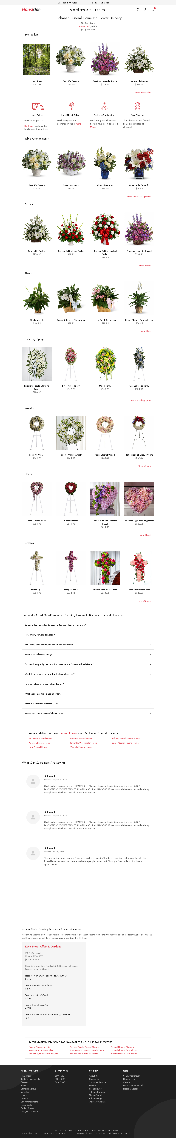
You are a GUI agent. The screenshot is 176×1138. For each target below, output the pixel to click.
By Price (100, 10)
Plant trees (29, 125)
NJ (62, 1133)
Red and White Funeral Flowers (84, 1053)
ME (109, 1130)
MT (48, 1133)
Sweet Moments (71, 185)
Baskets (24, 1082)
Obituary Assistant (97, 1101)
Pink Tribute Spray (71, 385)
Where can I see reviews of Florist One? (44, 713)
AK (56, 1130)
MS (45, 1133)
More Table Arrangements (139, 196)
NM (65, 1133)
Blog (122, 1133)
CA (66, 1130)
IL (91, 1130)
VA (104, 1133)
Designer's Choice (29, 1111)
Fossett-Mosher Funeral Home (125, 742)
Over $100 (60, 1082)
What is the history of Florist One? (41, 703)
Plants (23, 1085)
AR (61, 1130)
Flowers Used (129, 1079)
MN (114, 1130)
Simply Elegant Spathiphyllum (139, 320)
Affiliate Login (95, 1098)
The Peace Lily (37, 320)
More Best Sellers (143, 92)
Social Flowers (95, 1088)
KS (95, 1130)
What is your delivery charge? (39, 654)
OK (80, 1133)
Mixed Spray (105, 385)
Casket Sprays (27, 1108)
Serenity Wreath (37, 454)
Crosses (24, 1098)
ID (89, 1130)
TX (99, 1133)
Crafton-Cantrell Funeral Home (125, 738)
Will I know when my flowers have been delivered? (49, 644)
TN (96, 1133)
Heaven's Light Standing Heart (139, 520)
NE (57, 1133)
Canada (126, 1082)
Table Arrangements (30, 1079)
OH (74, 1133)
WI (113, 1133)
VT (106, 1133)
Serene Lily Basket (139, 81)
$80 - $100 (60, 1079)
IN (93, 1130)
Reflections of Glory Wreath (139, 454)
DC (75, 1130)
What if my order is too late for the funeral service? (50, 674)
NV (68, 1133)
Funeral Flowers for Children (124, 1050)
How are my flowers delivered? (40, 634)
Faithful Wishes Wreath (71, 454)
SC (90, 1133)
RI (88, 1133)
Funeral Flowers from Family (124, 1053)
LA (100, 1130)
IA (87, 1130)
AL (58, 1130)
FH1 (126, 1133)
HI (85, 1130)
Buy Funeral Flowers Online (41, 1050)
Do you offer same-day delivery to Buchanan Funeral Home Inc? (55, 624)
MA (103, 1130)
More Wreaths (144, 466)
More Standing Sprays (141, 400)
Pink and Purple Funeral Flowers (84, 1047)
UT (101, 1133)
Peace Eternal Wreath (105, 454)
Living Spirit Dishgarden (105, 320)
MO (88, 26)
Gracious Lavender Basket (105, 81)
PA (86, 1133)
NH (60, 1133)
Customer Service (97, 1082)
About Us (93, 1075)
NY (71, 1133)
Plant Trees (36, 81)
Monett (82, 26)
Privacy (92, 1085)
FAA (77, 1133)
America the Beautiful (139, 185)
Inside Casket (27, 1104)
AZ (63, 1130)
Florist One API (96, 1095)
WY (118, 1133)
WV (115, 1133)
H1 (129, 1133)
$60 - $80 (59, 1075)
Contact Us (94, 1079)
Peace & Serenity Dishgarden (71, 320)
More (78, 123)
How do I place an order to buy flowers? (44, 683)
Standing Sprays (28, 1088)
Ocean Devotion (105, 185)
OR (83, 1133)
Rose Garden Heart (37, 520)
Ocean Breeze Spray (139, 385)
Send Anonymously (131, 1075)
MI (112, 1130)
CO (69, 1130)
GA (83, 1130)
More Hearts (145, 535)
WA (109, 1133)
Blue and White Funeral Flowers (43, 1053)
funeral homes (68, 733)
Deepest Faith (71, 589)
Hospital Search (130, 1088)
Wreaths (25, 1091)
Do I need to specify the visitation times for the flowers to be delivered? (60, 664)
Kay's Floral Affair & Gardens (43, 946)
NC (51, 1133)
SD (93, 1133)
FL (80, 1130)
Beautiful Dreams (71, 81)
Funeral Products (80, 10)
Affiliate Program (97, 1091)
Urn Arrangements (29, 1101)
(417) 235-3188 (88, 29)
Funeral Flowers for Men (39, 1047)
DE (78, 1130)
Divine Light (36, 589)
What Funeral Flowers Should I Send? (87, 1050)
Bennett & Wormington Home (83, 742)
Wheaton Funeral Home (81, 738)
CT (72, 1130)
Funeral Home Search (133, 1085)
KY (98, 1130)
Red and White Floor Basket (71, 251)
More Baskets (145, 265)
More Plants (145, 331)
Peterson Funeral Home (39, 742)
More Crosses (145, 600)
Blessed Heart (71, 520)
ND (54, 1133)
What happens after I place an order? (43, 693)
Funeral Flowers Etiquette (122, 1047)
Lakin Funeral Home (37, 747)
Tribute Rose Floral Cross (105, 589)
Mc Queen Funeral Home (40, 738)
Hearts (24, 1095)
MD (106, 1130)
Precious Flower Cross (139, 589)
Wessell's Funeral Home (81, 747)
